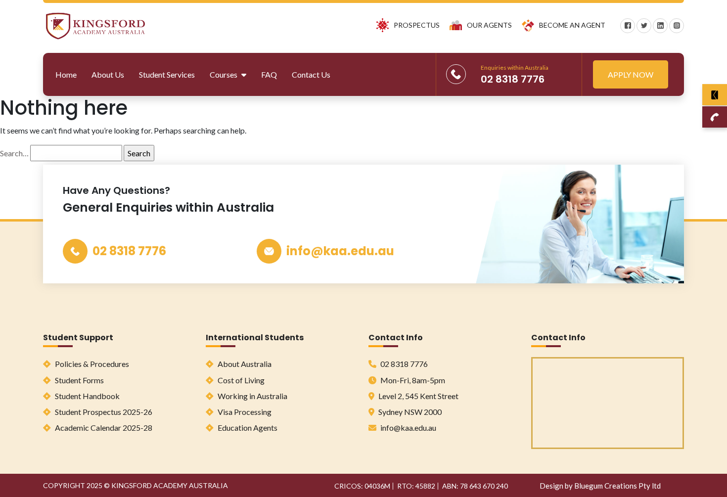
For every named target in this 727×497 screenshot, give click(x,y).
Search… (14, 153)
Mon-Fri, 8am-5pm (412, 380)
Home (66, 74)
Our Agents (489, 25)
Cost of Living (240, 380)
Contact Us (311, 74)
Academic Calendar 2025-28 (102, 427)
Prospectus (417, 25)
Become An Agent (572, 25)
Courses (224, 74)
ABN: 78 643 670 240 (475, 486)
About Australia (244, 363)
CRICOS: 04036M (362, 486)
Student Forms (78, 380)
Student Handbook (86, 396)
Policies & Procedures (91, 363)
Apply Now (630, 74)
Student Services (167, 74)
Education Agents (246, 427)
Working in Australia (251, 396)
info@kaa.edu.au (340, 251)
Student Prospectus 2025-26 (102, 411)
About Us (107, 74)
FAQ (269, 74)
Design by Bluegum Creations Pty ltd (600, 485)
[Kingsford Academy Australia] (95, 24)
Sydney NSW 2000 (409, 411)
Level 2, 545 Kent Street (417, 396)
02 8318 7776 (129, 251)
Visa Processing (244, 411)
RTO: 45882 (416, 486)
